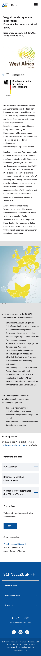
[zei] (5, 5)
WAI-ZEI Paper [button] (10, 466)
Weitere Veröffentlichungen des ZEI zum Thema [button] (17, 492)
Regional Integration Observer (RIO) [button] (13, 479)
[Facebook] (14, 632)
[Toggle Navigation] (36, 4)
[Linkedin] (27, 632)
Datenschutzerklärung (26, 647)
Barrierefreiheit (19, 651)
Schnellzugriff (19, 574)
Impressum (11, 647)
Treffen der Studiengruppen (13, 445)
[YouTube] (20, 632)
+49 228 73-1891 (20, 618)
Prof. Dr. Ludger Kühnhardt (15, 544)
